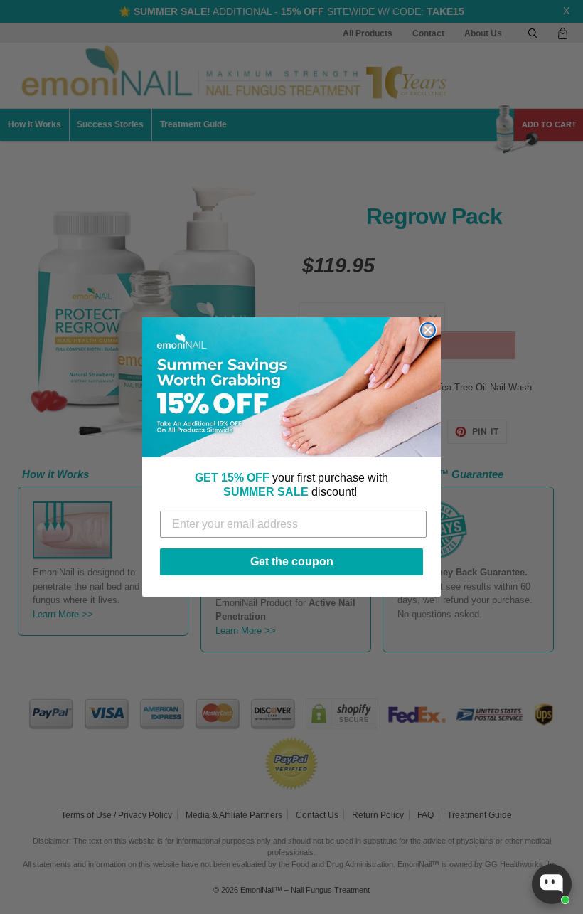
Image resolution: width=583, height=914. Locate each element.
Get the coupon (291, 562)
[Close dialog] (428, 330)
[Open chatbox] (552, 884)
